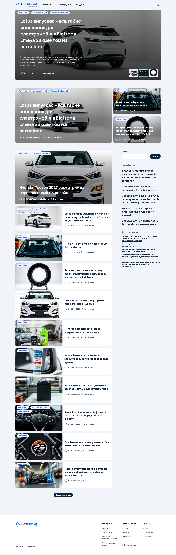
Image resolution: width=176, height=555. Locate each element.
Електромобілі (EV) (39, 91)
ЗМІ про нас (31, 546)
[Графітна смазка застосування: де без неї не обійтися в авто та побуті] (39, 446)
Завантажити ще (63, 495)
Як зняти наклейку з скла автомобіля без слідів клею (138, 188)
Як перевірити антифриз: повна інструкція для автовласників (140, 222)
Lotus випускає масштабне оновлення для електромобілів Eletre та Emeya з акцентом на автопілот (140, 175)
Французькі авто (24, 411)
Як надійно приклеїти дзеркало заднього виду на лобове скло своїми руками (140, 257)
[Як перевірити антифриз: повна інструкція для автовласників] (39, 333)
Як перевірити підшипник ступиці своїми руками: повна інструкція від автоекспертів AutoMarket (141, 199)
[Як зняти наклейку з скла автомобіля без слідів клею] (88, 45)
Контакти (19, 546)
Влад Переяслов (128, 254)
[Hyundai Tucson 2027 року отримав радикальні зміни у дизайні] (63, 178)
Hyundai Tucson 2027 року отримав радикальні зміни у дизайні (138, 212)
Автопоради (23, 13)
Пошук (125, 152)
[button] (158, 5)
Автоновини (23, 91)
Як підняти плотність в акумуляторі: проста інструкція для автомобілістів (141, 264)
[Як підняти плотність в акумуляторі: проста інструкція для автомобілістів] (39, 389)
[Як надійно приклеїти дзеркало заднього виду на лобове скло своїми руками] (39, 361)
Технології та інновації (59, 91)
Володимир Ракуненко (131, 262)
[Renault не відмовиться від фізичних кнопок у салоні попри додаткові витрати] (39, 418)
